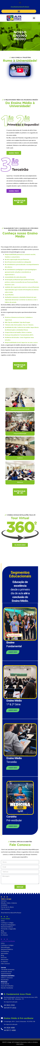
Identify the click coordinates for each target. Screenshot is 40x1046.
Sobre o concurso (7, 978)
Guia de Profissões (7, 986)
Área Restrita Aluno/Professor (20, 7)
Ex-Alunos (4, 935)
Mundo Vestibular (7, 988)
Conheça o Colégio (7, 923)
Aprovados (4, 953)
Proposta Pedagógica (8, 925)
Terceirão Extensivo (7, 969)
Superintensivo (6, 974)
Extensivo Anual (6, 971)
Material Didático (7, 927)
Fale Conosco (5, 909)
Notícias (4, 933)
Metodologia (5, 947)
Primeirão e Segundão (8, 929)
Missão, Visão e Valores (9, 903)
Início (3, 921)
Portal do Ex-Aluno (7, 907)
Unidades (4, 905)
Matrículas (4, 959)
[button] (20, 2)
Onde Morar (5, 984)
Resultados (5, 980)
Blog (2, 931)
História (3, 901)
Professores (5, 951)
